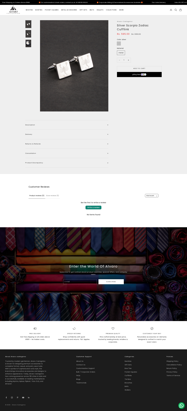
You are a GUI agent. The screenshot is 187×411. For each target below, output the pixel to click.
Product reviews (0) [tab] (36, 195)
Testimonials (81, 383)
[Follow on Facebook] (6, 397)
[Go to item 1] (28, 24)
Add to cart (139, 68)
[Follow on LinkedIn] (29, 397)
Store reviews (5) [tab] (52, 195)
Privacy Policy (172, 372)
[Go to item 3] (28, 43)
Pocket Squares (131, 372)
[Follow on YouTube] (23, 397)
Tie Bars (128, 379)
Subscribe (111, 282)
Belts (126, 386)
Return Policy (172, 368)
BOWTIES (38, 10)
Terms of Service (173, 375)
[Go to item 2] (28, 34)
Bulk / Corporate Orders (85, 372)
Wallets (128, 390)
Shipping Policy (172, 361)
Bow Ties (128, 368)
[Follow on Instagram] (12, 397)
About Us (79, 361)
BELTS (92, 10)
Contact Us (80, 365)
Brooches (128, 383)
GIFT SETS (83, 10)
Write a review (93, 207)
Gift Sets (128, 365)
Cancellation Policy (174, 365)
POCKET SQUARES (52, 10)
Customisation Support (85, 368)
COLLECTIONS (111, 10)
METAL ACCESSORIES (69, 10)
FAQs (78, 375)
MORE (121, 10)
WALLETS (100, 10)
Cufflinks (128, 375)
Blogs (78, 379)
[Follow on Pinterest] (17, 397)
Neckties (128, 361)
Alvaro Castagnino (125, 21)
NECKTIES (29, 10)
